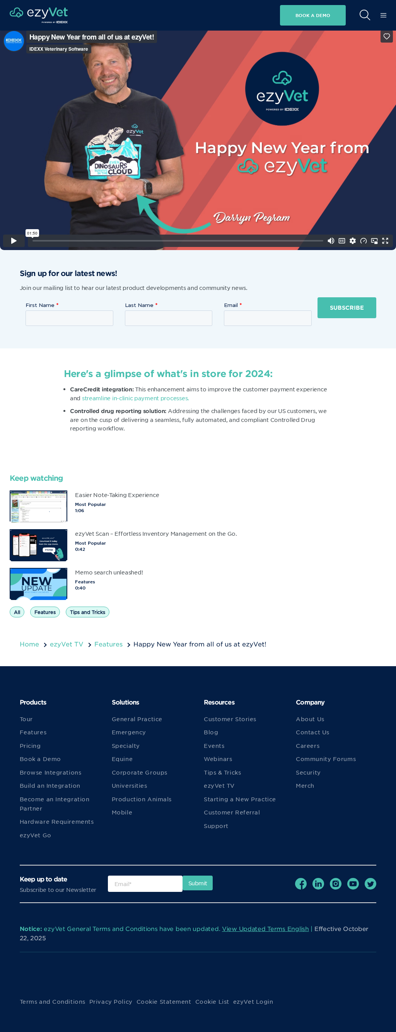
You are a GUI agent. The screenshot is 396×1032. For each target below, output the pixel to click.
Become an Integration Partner (55, 803)
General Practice (137, 718)
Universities (129, 785)
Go (273, 34)
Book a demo (312, 15)
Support (216, 825)
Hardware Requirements (57, 821)
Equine (122, 758)
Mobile (122, 812)
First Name (40, 305)
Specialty (126, 745)
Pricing (30, 745)
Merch (305, 785)
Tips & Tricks (222, 772)
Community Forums (326, 758)
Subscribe (347, 307)
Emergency (129, 732)
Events (214, 745)
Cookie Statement (164, 1001)
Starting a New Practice (240, 798)
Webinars (218, 758)
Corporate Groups (139, 772)
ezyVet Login (253, 1001)
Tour (26, 718)
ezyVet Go (35, 834)
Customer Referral (232, 812)
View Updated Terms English (265, 928)
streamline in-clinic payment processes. (135, 397)
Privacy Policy (111, 1001)
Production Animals (142, 798)
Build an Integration (50, 785)
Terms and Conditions (52, 1001)
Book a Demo (40, 758)
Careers (307, 745)
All (17, 612)
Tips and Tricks (87, 612)
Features (45, 612)
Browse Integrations (51, 772)
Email (231, 305)
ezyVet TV (67, 644)
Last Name (139, 305)
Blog (211, 732)
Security (308, 772)
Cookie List (212, 1001)
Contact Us (312, 732)
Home (29, 644)
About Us (310, 718)
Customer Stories (230, 718)
